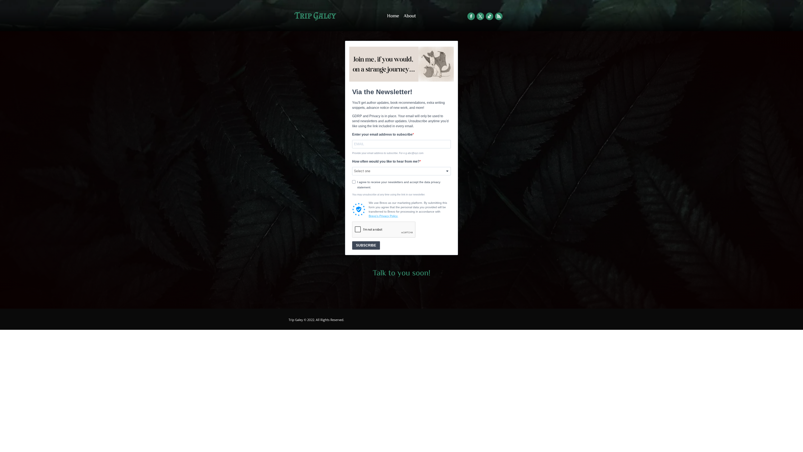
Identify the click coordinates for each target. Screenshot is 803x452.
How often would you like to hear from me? (386, 161)
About (410, 17)
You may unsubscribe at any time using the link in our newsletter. (388, 194)
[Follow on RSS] (499, 16)
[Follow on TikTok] (489, 16)
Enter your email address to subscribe (382, 134)
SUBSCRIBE (366, 245)
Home (393, 17)
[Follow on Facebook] (471, 16)
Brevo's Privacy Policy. (383, 216)
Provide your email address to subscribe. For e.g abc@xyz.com (387, 153)
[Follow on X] (480, 16)
